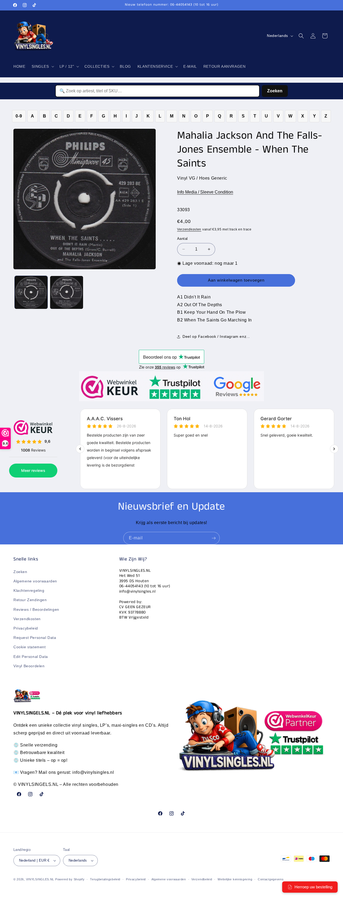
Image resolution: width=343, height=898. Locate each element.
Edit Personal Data (30, 656)
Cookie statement (29, 647)
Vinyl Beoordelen (29, 666)
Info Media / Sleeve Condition (205, 192)
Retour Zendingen (30, 600)
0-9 (19, 116)
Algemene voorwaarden (35, 581)
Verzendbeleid (201, 879)
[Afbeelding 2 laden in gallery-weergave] (66, 292)
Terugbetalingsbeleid (105, 879)
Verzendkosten (189, 229)
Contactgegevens (271, 879)
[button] (42, 66)
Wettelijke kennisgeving (235, 879)
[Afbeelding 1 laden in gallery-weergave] (31, 292)
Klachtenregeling (28, 590)
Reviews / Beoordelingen (36, 609)
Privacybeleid (25, 628)
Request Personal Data (34, 637)
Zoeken (274, 91)
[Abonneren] (213, 538)
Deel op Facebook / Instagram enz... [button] (216, 336)
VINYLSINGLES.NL (40, 879)
